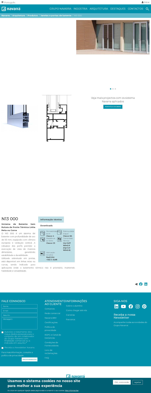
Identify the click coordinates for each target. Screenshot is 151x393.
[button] (110, 88)
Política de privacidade (50, 328)
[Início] (10, 8)
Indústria (80, 8)
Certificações (51, 322)
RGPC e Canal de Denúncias (53, 336)
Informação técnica (51, 219)
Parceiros (70, 319)
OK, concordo (122, 382)
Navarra (5, 15)
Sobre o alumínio (74, 306)
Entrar (146, 2)
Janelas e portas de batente (56, 15)
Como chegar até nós (76, 310)
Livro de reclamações (51, 351)
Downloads (46, 225)
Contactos (135, 8)
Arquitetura (99, 8)
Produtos (33, 15)
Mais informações (71, 390)
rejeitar (137, 382)
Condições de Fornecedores (51, 344)
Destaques (117, 8)
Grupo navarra (60, 8)
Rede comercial (52, 313)
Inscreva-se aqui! (121, 330)
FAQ (47, 358)
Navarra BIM (50, 318)
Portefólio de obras (113, 106)
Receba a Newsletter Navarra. (19, 347)
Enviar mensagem (30, 359)
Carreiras (70, 315)
